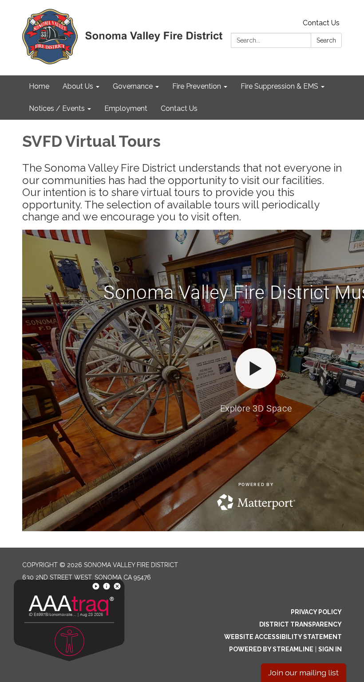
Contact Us (321, 23)
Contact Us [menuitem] (179, 108)
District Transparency (300, 624)
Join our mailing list (303, 672)
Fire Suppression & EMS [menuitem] (279, 86)
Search (326, 40)
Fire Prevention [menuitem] (196, 86)
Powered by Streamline (271, 649)
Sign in (330, 649)
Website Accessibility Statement (283, 636)
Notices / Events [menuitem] (57, 108)
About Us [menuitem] (78, 86)
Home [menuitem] (39, 86)
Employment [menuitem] (125, 108)
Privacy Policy (316, 611)
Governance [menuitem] (133, 86)
